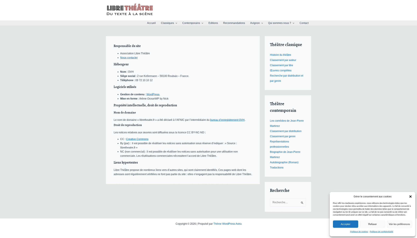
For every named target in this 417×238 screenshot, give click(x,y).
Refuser (372, 224)
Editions (213, 23)
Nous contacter (129, 57)
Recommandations (234, 23)
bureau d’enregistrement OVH (227, 120)
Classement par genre (282, 136)
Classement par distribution (286, 131)
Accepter (345, 224)
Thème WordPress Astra (227, 223)
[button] (410, 196)
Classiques (167, 23)
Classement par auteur (283, 60)
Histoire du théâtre (280, 54)
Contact (304, 23)
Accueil (151, 23)
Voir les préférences (399, 224)
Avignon (255, 23)
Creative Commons (137, 139)
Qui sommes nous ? (279, 23)
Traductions (276, 167)
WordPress (152, 94)
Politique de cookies (359, 232)
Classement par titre (281, 65)
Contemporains (191, 23)
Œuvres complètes (280, 70)
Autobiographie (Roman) (284, 162)
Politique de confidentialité (381, 232)
